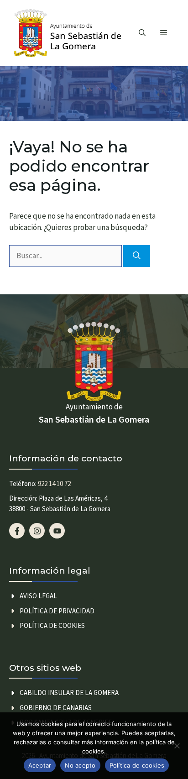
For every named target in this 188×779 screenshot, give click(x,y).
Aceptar (40, 765)
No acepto (80, 765)
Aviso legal (38, 595)
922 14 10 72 (54, 483)
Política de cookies (52, 625)
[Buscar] (136, 256)
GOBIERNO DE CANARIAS (56, 707)
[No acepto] (176, 745)
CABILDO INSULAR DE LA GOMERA (69, 692)
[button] (142, 33)
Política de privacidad (57, 610)
